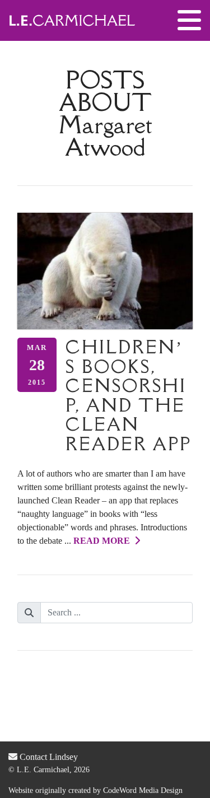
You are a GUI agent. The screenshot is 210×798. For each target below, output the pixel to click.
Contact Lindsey (47, 757)
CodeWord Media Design (143, 790)
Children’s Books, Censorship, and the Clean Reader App (129, 395)
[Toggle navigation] (189, 20)
